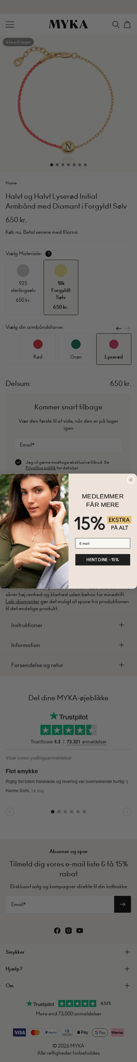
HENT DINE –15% (102, 559)
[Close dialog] (131, 479)
